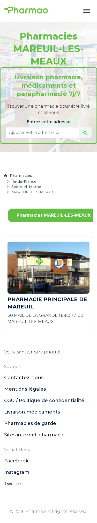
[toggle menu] (86, 11)
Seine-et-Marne (26, 186)
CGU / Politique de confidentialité (44, 400)
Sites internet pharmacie (34, 435)
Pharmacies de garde (30, 423)
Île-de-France (23, 181)
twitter (12, 484)
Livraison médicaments (32, 412)
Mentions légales (25, 389)
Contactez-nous (23, 377)
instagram (16, 472)
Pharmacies (21, 175)
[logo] (26, 11)
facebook (16, 461)
